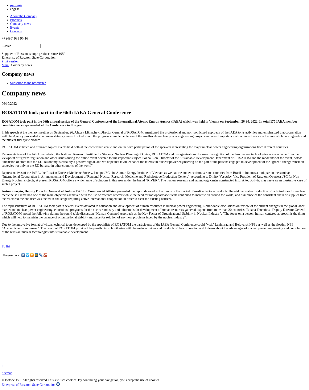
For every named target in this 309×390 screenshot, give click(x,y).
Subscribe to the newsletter (28, 83)
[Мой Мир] (36, 255)
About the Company (23, 16)
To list (6, 246)
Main (5, 65)
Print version (10, 61)
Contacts (16, 31)
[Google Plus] (45, 255)
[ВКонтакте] (23, 255)
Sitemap (7, 373)
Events (14, 27)
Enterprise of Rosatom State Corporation (28, 384)
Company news (20, 23)
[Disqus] (154, 310)
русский (16, 5)
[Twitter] (27, 255)
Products (16, 20)
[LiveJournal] (41, 255)
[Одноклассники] (32, 255)
